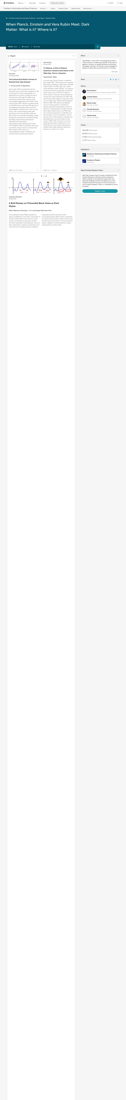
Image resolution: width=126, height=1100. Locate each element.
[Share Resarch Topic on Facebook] (113, 79)
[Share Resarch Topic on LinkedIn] (116, 79)
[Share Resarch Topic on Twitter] (110, 79)
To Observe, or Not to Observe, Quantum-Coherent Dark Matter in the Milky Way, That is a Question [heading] (58, 70)
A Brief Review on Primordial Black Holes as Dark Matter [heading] (34, 205)
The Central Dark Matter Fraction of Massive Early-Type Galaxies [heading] (23, 80)
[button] (25, 46)
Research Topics (50, 18)
